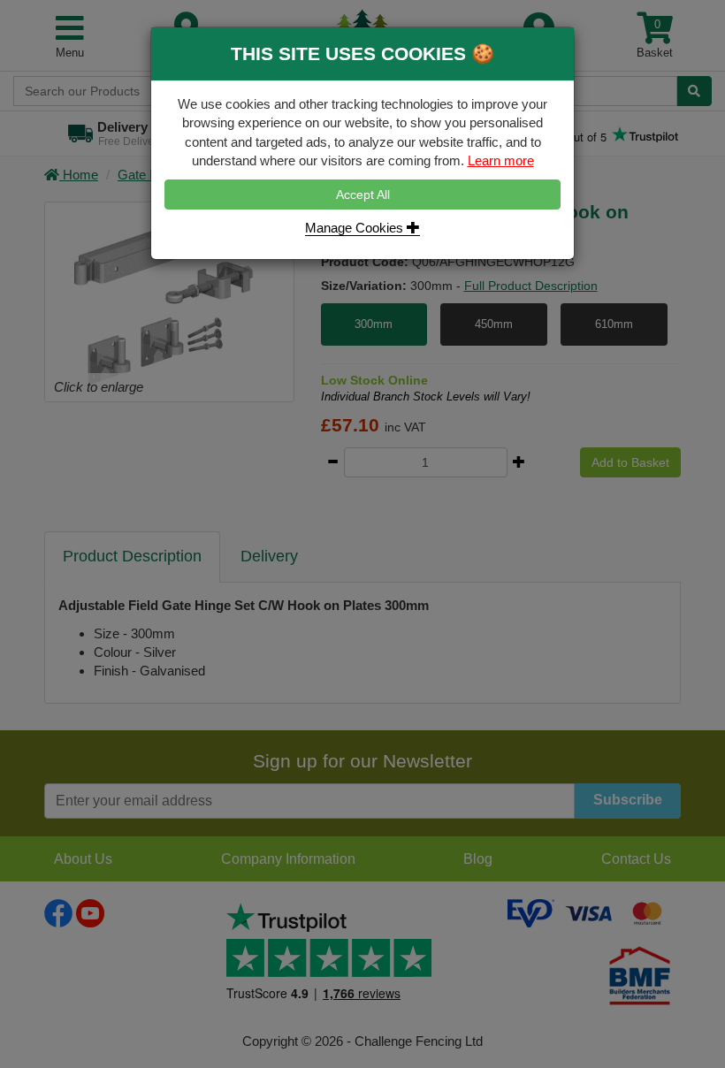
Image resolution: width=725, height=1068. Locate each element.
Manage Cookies (356, 227)
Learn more (501, 160)
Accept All (363, 194)
